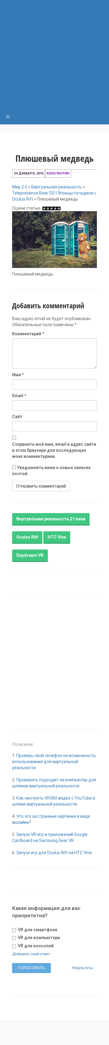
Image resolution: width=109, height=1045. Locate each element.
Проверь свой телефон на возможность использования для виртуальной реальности (54, 761)
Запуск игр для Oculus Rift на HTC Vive (54, 852)
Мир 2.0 (19, 186)
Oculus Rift (27, 537)
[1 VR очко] (44, 208)
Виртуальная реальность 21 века (50, 518)
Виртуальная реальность (56, 186)
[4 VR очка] (55, 208)
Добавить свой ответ (31, 954)
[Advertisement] (54, 54)
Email (19, 395)
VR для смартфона (37, 929)
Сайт (17, 416)
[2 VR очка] (48, 208)
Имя (18, 374)
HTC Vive (57, 537)
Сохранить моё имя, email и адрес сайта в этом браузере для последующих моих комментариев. (54, 450)
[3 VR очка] (51, 208)
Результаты (82, 968)
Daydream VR (30, 555)
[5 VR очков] (59, 208)
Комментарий (28, 333)
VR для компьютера (38, 937)
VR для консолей (35, 945)
